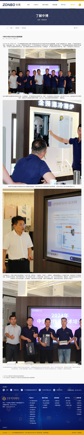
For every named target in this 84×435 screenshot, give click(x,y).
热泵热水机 (32, 421)
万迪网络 (79, 432)
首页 (28, 4)
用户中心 (63, 4)
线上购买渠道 (46, 403)
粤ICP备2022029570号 (30, 432)
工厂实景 (79, 412)
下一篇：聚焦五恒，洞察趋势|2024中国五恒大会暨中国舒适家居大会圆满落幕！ (19, 377)
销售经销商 (57, 405)
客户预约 (68, 400)
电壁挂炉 (32, 405)
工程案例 (45, 405)
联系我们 (79, 414)
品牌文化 (79, 403)
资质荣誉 (79, 409)
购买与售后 (45, 4)
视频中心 (79, 407)
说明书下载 (68, 405)
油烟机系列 (32, 414)
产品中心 (36, 4)
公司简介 (79, 400)
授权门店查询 (46, 400)
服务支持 (45, 407)
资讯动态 (24, 28)
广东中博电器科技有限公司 (17, 432)
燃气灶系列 (32, 416)
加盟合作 (57, 400)
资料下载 (68, 403)
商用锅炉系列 (33, 407)
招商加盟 (54, 4)
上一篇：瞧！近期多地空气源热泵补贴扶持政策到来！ (14, 376)
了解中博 (72, 4)
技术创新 (57, 403)
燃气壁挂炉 (32, 403)
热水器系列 (32, 409)
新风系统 (32, 418)
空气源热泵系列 (33, 400)
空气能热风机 (33, 423)
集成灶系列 (32, 412)
